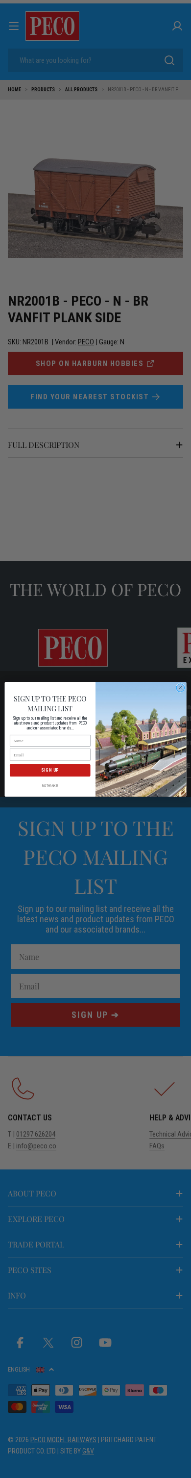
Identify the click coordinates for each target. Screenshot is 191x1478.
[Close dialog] (180, 687)
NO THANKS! (50, 785)
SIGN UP (50, 770)
